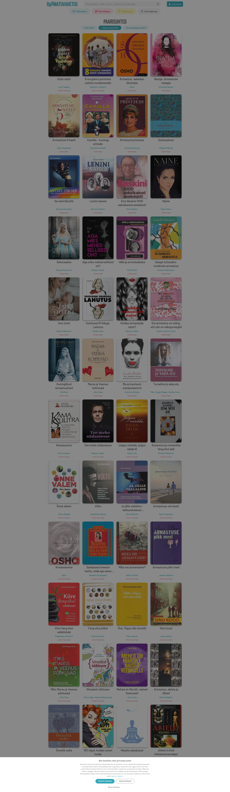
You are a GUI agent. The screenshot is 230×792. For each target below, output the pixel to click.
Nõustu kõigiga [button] (105, 781)
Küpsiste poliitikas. (116, 776)
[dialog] (115, 774)
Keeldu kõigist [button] (125, 781)
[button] (115, 787)
